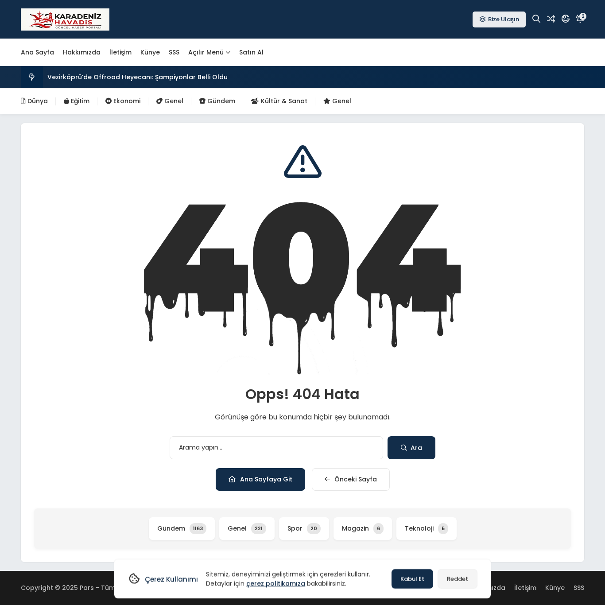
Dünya (37, 101)
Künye (150, 52)
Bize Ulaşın (503, 19)
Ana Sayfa (37, 52)
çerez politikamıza (275, 583)
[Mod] (566, 19)
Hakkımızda (82, 52)
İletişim (120, 52)
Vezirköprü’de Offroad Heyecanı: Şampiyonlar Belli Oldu (137, 77)
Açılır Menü (206, 52)
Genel (173, 101)
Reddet (457, 578)
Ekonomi (126, 101)
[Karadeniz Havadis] (65, 19)
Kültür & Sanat (283, 101)
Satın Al (251, 52)
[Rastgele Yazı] (551, 19)
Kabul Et (412, 578)
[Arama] (536, 19)
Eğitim (79, 101)
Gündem (220, 101)
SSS (174, 52)
